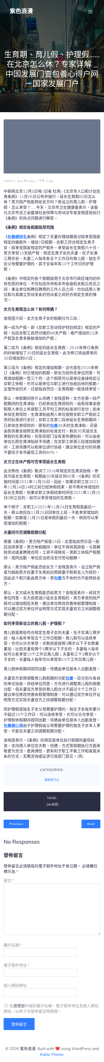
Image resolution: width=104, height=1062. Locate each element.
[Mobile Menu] (90, 11)
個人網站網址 (15, 985)
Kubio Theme (51, 1054)
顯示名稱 (13, 945)
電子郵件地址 (16, 965)
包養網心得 (13, 725)
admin (8, 181)
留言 (9, 880)
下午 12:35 (46, 181)
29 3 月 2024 (26, 181)
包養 (54, 425)
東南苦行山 (52, 780)
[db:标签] (53, 804)
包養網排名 (17, 236)
